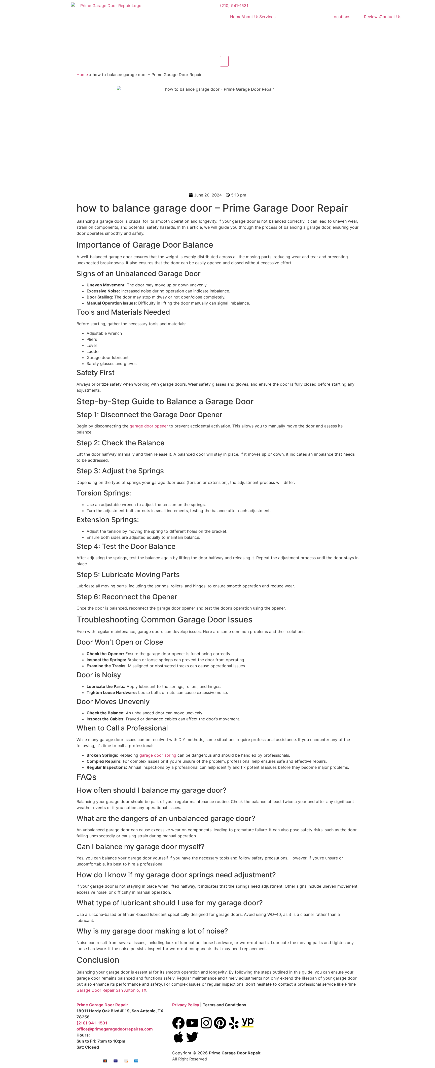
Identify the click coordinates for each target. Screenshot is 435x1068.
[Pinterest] (220, 1023)
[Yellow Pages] (247, 1023)
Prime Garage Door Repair (102, 1004)
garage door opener (149, 425)
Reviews (372, 16)
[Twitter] (192, 1037)
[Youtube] (192, 1023)
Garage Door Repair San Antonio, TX (111, 990)
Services (267, 16)
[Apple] (178, 1037)
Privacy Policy (185, 1004)
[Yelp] (234, 1023)
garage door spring (157, 755)
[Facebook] (178, 1023)
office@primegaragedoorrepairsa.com (115, 1028)
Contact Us (390, 16)
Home (235, 16)
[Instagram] (206, 1023)
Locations (341, 16)
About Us (250, 16)
